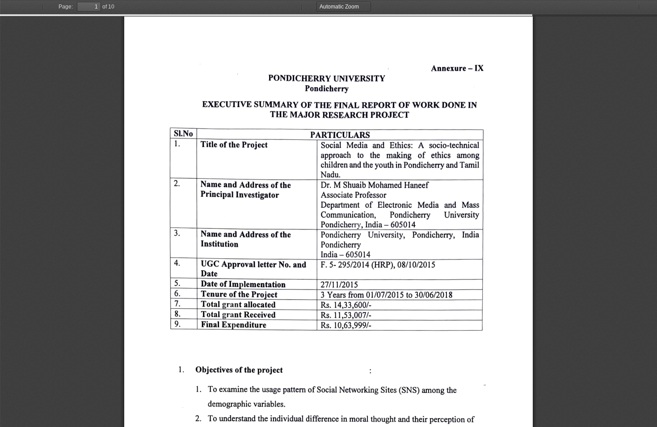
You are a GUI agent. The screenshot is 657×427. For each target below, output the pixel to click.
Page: (66, 7)
